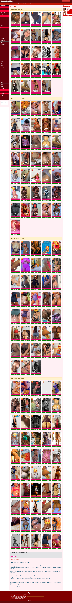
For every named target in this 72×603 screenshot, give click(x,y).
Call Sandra (26, 463)
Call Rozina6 (57, 43)
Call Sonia (36, 374)
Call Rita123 (46, 531)
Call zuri (26, 531)
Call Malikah (46, 255)
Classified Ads (19, 3)
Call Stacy (46, 429)
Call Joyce (46, 26)
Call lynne (57, 531)
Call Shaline (15, 115)
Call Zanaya (46, 446)
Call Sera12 (15, 340)
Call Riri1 (16, 395)
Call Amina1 (36, 43)
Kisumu (1, 10)
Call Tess (15, 548)
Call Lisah (46, 94)
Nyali (1, 21)
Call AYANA (46, 463)
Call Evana (26, 166)
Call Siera (15, 43)
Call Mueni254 (47, 357)
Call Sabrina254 (47, 149)
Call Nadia (57, 514)
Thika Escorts (2, 93)
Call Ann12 (26, 255)
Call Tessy (57, 149)
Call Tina (47, 340)
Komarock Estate (3, 53)
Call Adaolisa (16, 183)
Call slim (47, 497)
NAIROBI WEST (3, 63)
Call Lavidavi (47, 480)
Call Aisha (15, 463)
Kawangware (3, 44)
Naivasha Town (3, 91)
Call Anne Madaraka (36, 429)
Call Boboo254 (16, 497)
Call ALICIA (57, 132)
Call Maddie (36, 200)
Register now (14, 556)
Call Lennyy (46, 217)
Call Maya (15, 272)
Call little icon (47, 60)
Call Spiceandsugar (47, 200)
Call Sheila (36, 531)
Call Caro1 (46, 412)
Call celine (15, 531)
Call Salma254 (36, 446)
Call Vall (57, 272)
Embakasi (2, 36)
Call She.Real (36, 514)
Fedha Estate (3, 38)
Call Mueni (15, 412)
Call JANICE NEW (26, 200)
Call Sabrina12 (36, 412)
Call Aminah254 (57, 340)
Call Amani (57, 395)
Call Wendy (26, 429)
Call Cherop (46, 183)
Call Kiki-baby (16, 289)
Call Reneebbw (16, 446)
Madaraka (2, 59)
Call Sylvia (57, 480)
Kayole (2, 46)
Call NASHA (36, 132)
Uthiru (2, 86)
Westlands (2, 88)
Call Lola (57, 200)
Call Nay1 (46, 272)
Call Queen (15, 255)
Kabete (2, 42)
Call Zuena (26, 77)
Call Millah (57, 412)
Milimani (2, 14)
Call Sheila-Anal (57, 217)
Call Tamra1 (15, 234)
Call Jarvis (36, 60)
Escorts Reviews (13, 3)
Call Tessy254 (47, 43)
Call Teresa (36, 149)
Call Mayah (57, 26)
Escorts (5, 3)
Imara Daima (3, 40)
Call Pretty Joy (26, 395)
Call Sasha (15, 149)
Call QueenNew (26, 217)
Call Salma (26, 43)
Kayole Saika (2, 48)
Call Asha (15, 480)
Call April (36, 340)
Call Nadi (15, 132)
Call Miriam (36, 480)
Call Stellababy (47, 548)
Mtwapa (2, 19)
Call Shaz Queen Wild (36, 94)
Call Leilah (36, 323)
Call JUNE (15, 357)
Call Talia (26, 60)
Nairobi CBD (2, 61)
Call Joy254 (26, 149)
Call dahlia (46, 306)
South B (2, 80)
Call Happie (26, 306)
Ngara (2, 65)
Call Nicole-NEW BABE (36, 395)
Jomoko (2, 95)
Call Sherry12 (26, 272)
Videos (31, 3)
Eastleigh (2, 34)
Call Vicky (26, 514)
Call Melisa (26, 480)
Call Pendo (15, 374)
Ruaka (2, 76)
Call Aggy (15, 26)
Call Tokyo (57, 60)
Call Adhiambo (47, 166)
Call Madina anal (57, 429)
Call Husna (36, 115)
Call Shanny (36, 289)
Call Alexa (15, 166)
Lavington (2, 57)
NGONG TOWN (3, 67)
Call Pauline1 (57, 166)
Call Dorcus (15, 323)
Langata (2, 55)
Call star (26, 446)
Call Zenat (57, 463)
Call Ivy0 (57, 255)
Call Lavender (57, 77)
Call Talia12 (57, 548)
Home (2, 3)
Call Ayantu (36, 255)
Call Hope (36, 166)
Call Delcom (57, 289)
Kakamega (1, 7)
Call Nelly (15, 217)
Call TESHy (46, 77)
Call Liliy (57, 446)
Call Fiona (36, 357)
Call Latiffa (46, 115)
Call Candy (36, 497)
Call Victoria (15, 514)
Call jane (26, 412)
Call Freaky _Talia (26, 183)
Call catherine (47, 132)
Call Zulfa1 (36, 463)
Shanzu (2, 23)
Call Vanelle (46, 323)
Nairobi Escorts (29, 593)
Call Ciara (26, 374)
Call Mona (15, 200)
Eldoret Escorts (29, 600)
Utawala (2, 84)
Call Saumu (46, 289)
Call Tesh (36, 26)
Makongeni (2, 97)
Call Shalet (46, 514)
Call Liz (57, 357)
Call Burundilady (26, 548)
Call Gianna (26, 289)
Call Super (36, 77)
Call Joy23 (15, 94)
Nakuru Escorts (29, 595)
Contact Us (27, 3)
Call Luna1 (36, 548)
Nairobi (1, 27)
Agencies (8, 3)
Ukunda (2, 25)
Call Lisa (36, 183)
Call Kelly (15, 429)
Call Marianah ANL (26, 340)
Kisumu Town (3, 12)
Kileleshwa (2, 50)
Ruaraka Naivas (3, 78)
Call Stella (57, 115)
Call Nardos (26, 132)
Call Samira (57, 183)
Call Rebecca (16, 60)
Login (68, 0)
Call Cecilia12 (47, 395)
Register (64, 0)
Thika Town (2, 99)
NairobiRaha (50, 574)
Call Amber (26, 94)
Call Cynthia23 (16, 77)
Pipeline (2, 74)
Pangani (2, 71)
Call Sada (15, 306)
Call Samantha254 (57, 497)
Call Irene (36, 272)
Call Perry (26, 26)
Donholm (2, 32)
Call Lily (26, 497)
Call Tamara (26, 323)
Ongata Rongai (3, 69)
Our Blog (23, 3)
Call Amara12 (36, 217)
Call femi (36, 306)
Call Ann (26, 357)
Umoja (2, 82)
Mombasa (1, 16)
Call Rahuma (57, 323)
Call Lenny (26, 115)
